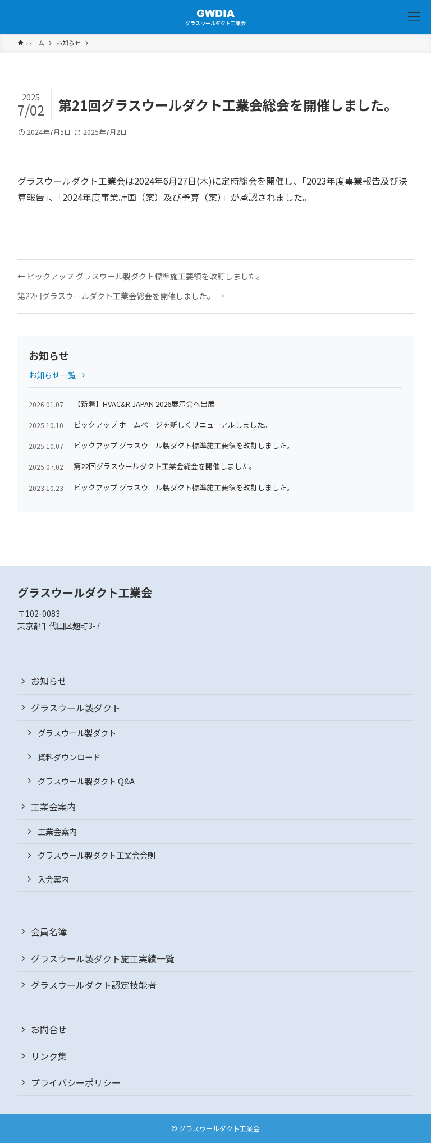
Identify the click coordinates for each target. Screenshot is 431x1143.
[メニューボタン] (414, 17)
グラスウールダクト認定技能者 (94, 984)
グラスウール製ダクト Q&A (86, 781)
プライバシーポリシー (76, 1082)
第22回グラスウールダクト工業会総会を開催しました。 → (120, 296)
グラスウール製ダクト (76, 707)
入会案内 (53, 879)
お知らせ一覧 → (57, 374)
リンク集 (49, 1056)
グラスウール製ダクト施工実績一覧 (103, 958)
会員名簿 (49, 931)
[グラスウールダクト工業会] (215, 17)
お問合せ (49, 1029)
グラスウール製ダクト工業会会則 (96, 855)
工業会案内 (53, 806)
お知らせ (49, 680)
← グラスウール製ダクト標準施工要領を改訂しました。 (140, 276)
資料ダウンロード (69, 757)
